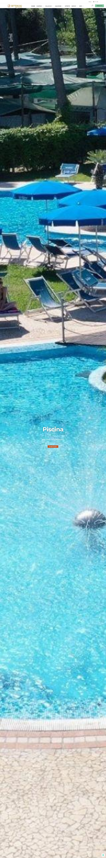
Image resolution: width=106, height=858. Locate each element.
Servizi (74, 6)
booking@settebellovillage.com (27, 1)
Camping (39, 6)
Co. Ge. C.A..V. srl (14, 6)
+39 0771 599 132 (12, 1)
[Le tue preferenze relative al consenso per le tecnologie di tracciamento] (103, 855)
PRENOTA (99, 5)
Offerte (67, 6)
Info (80, 6)
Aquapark (58, 6)
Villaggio (48, 6)
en (97, 1)
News (90, 1)
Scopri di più (53, 446)
